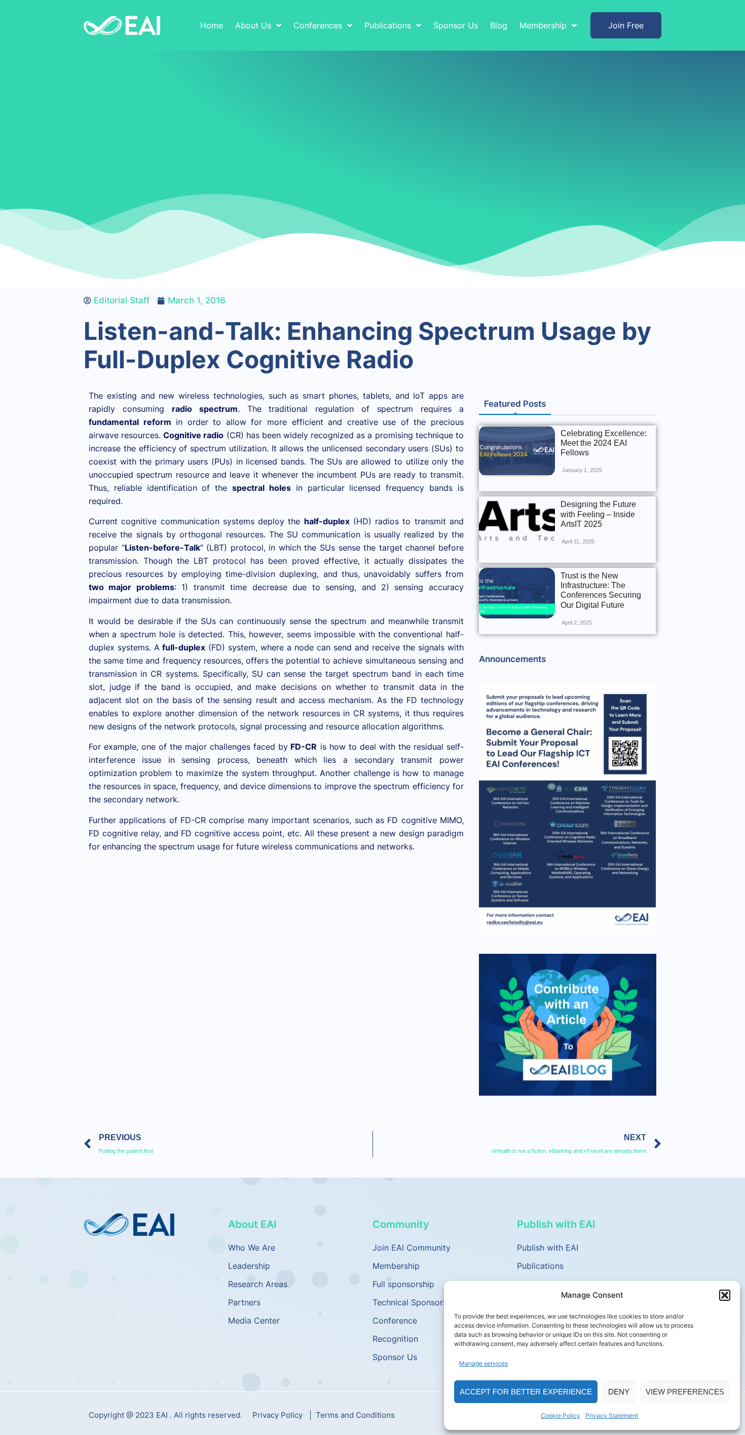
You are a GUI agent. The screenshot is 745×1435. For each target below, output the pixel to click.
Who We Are (251, 1248)
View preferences (685, 1391)
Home (211, 25)
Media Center (254, 1320)
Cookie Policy (560, 1415)
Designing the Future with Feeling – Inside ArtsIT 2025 (598, 514)
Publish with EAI (547, 1248)
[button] (725, 1295)
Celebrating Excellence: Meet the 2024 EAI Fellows (604, 443)
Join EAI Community (411, 1248)
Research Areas (257, 1284)
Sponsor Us (455, 25)
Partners (244, 1302)
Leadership (249, 1266)
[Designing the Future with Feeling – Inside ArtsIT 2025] (517, 521)
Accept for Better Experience (526, 1391)
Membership (396, 1266)
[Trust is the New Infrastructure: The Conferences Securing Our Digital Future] (517, 593)
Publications (540, 1266)
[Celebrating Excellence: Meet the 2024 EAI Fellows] (517, 450)
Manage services (483, 1363)
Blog (498, 25)
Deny (618, 1391)
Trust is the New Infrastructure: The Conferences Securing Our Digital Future (601, 590)
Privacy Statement (611, 1415)
